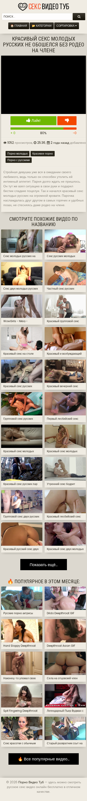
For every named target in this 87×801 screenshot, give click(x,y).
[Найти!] (79, 16)
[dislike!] (67, 120)
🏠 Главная (18, 26)
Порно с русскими (18, 160)
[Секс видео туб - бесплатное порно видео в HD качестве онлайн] (43, 5)
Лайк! (36, 120)
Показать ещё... (43, 564)
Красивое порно (42, 153)
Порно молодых (17, 153)
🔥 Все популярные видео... (43, 759)
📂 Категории (42, 26)
